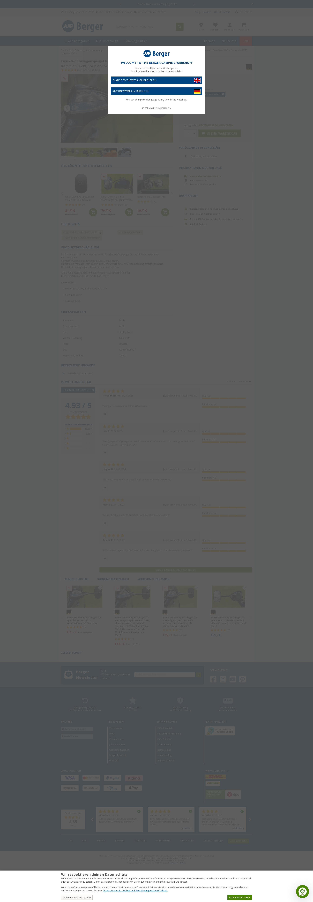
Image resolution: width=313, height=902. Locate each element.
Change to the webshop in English (134, 80)
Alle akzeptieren (239, 897)
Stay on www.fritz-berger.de (130, 91)
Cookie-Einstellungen (77, 897)
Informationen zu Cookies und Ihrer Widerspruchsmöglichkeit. (135, 890)
